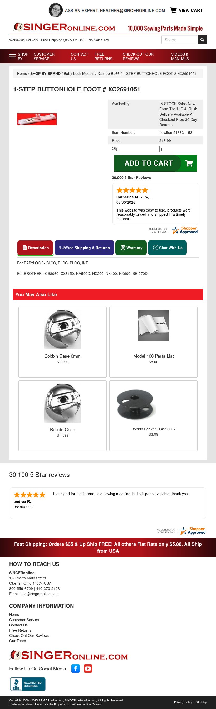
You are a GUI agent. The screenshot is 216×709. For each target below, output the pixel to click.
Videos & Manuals (180, 56)
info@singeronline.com (40, 593)
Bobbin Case (62, 429)
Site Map (201, 702)
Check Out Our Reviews (138, 56)
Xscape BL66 (108, 73)
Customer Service (44, 56)
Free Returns (103, 56)
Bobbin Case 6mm (63, 355)
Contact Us (80, 56)
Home (22, 73)
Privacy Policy (183, 702)
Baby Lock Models (79, 73)
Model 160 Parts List (153, 355)
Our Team (17, 640)
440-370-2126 (48, 588)
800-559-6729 (21, 588)
